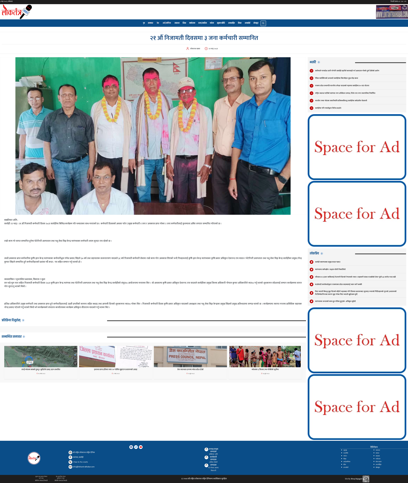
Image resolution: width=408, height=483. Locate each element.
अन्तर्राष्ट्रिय (378, 464)
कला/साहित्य (202, 23)
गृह (144, 23)
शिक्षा (184, 23)
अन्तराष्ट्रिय (231, 23)
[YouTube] (141, 447)
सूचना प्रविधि (221, 23)
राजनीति (345, 453)
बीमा (344, 464)
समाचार (150, 23)
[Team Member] (206, 449)
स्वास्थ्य (177, 23)
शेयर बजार (379, 461)
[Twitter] (136, 447)
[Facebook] (131, 447)
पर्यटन (212, 23)
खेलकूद (255, 23)
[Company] (70, 452)
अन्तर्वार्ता (247, 23)
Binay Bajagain (356, 479)
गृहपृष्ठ (345, 450)
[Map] (70, 457)
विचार (240, 23)
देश (158, 23)
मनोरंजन (192, 23)
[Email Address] (70, 467)
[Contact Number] (70, 462)
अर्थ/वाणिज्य (167, 23)
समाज (377, 453)
